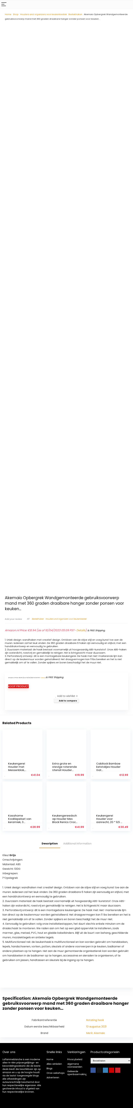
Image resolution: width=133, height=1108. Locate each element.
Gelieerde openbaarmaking (77, 1073)
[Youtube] (111, 1070)
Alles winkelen (54, 1064)
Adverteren (53, 1077)
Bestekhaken (75, 14)
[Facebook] (93, 1070)
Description (50, 843)
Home (8, 14)
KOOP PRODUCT (18, 686)
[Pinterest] (117, 1070)
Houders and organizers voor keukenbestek (43, 14)
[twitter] (99, 1070)
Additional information (77, 843)
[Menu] (4, 4)
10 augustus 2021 (96, 1026)
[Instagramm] (105, 1070)
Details (80, 630)
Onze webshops (56, 1073)
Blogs (49, 1068)
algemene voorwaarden (74, 1065)
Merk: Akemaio (95, 1033)
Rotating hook (95, 1020)
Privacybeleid (74, 1059)
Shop (15, 14)
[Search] (128, 4)
